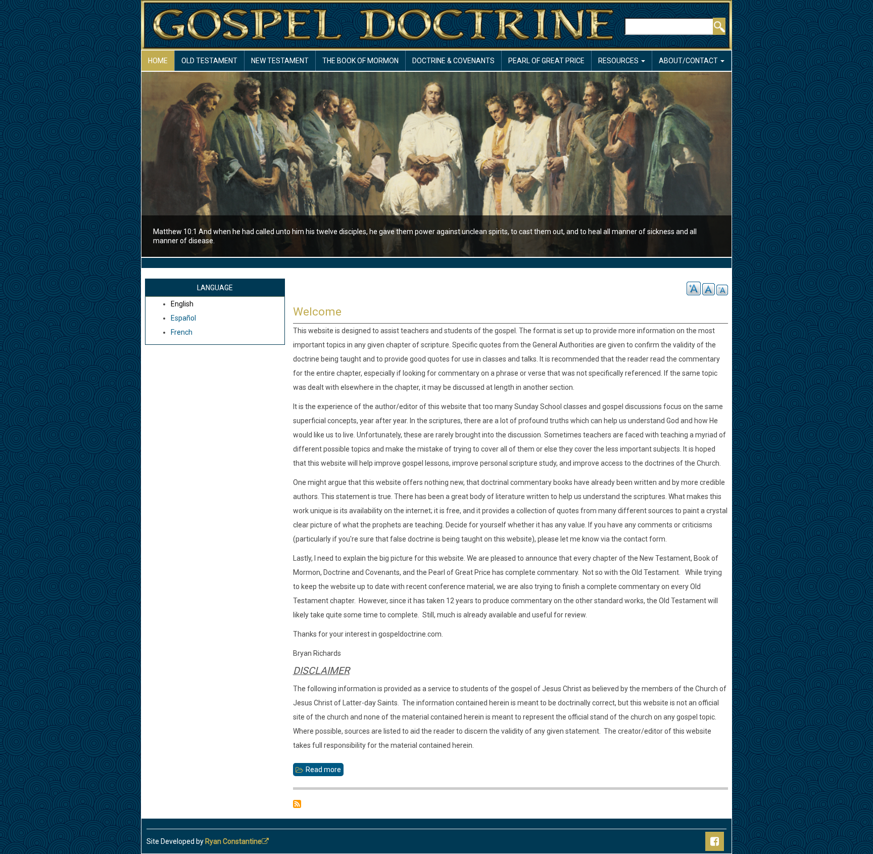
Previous (123, 165)
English (182, 304)
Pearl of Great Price (546, 61)
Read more (325, 771)
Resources (619, 61)
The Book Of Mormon (360, 61)
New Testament (280, 61)
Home (158, 61)
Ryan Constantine (233, 841)
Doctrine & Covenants (453, 61)
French (181, 332)
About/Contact (689, 61)
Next (749, 165)
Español (183, 318)
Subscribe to (297, 804)
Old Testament (209, 61)
